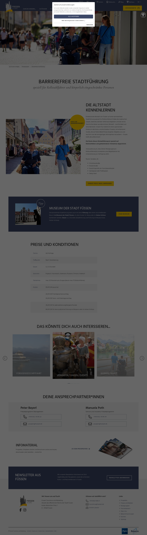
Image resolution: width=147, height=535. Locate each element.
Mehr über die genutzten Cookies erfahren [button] (73, 21)
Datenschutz (90, 25)
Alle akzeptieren (73, 16)
